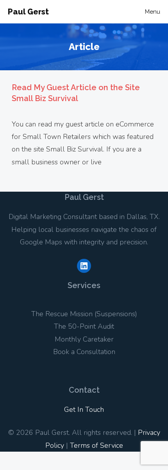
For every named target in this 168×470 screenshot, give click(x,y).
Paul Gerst (28, 11)
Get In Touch (84, 409)
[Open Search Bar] (115, 11)
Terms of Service (96, 445)
